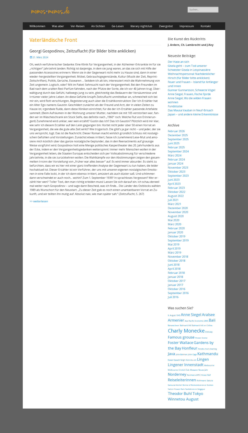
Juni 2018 (174, 265)
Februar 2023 (176, 188)
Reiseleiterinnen (182, 379)
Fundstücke (175, 106)
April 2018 (174, 269)
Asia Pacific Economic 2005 (196, 321)
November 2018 (178, 256)
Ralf (209, 375)
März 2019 (174, 252)
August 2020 (176, 216)
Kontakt (206, 26)
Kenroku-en (191, 360)
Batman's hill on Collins (202, 325)
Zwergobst (166, 26)
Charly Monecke (186, 330)
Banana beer (173, 325)
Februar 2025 (176, 147)
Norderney (177, 374)
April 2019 (174, 248)
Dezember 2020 (178, 208)
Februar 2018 (176, 273)
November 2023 (178, 167)
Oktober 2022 (176, 192)
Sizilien (210, 385)
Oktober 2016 (176, 289)
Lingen (203, 359)
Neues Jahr (203, 370)
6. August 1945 (174, 315)
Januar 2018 (175, 277)
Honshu (201, 349)
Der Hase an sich (178, 62)
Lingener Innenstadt (185, 364)
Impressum (187, 26)
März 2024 (174, 155)
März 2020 (174, 224)
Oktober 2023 (176, 172)
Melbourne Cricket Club (178, 370)
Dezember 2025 (178, 135)
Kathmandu (207, 353)
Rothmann (201, 380)
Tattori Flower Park (176, 389)
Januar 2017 (175, 285)
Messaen (194, 370)
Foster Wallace (180, 342)
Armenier (176, 320)
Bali (212, 320)
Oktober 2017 (176, 281)
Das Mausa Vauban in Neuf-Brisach (190, 110)
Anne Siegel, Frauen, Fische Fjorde (189, 94)
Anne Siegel (191, 314)
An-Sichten (98, 26)
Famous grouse (181, 337)
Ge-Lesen (118, 26)
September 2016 (178, 293)
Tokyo (197, 393)
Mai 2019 (173, 244)
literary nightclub (141, 26)
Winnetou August (183, 399)
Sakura (210, 380)
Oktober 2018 (176, 261)
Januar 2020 (175, 232)
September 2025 (178, 139)
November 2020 (178, 212)
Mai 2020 (173, 220)
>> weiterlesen (39, 201)
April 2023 (174, 184)
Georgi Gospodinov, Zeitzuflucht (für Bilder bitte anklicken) (83, 51)
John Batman (181, 354)
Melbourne (209, 365)
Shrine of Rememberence (194, 385)
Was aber (58, 26)
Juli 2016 (173, 297)
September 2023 (178, 176)
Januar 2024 (175, 163)
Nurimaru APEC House (197, 375)
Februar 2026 (176, 131)
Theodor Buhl (180, 393)
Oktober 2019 (176, 236)
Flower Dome (201, 338)
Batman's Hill (185, 325)
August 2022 (176, 196)
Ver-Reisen (78, 26)
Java (171, 353)
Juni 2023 (174, 180)
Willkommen (37, 26)
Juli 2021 (173, 200)
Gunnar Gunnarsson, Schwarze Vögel (191, 90)
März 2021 (174, 204)
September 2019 (178, 240)
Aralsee (208, 314)
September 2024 (178, 151)
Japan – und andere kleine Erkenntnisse (193, 114)
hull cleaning (211, 349)
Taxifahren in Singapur (195, 389)
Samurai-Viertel (175, 385)
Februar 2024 (176, 159)
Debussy (208, 332)
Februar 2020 (176, 228)
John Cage (192, 354)
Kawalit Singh (179, 360)
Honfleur (189, 348)
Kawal (170, 360)
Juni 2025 (174, 143)
